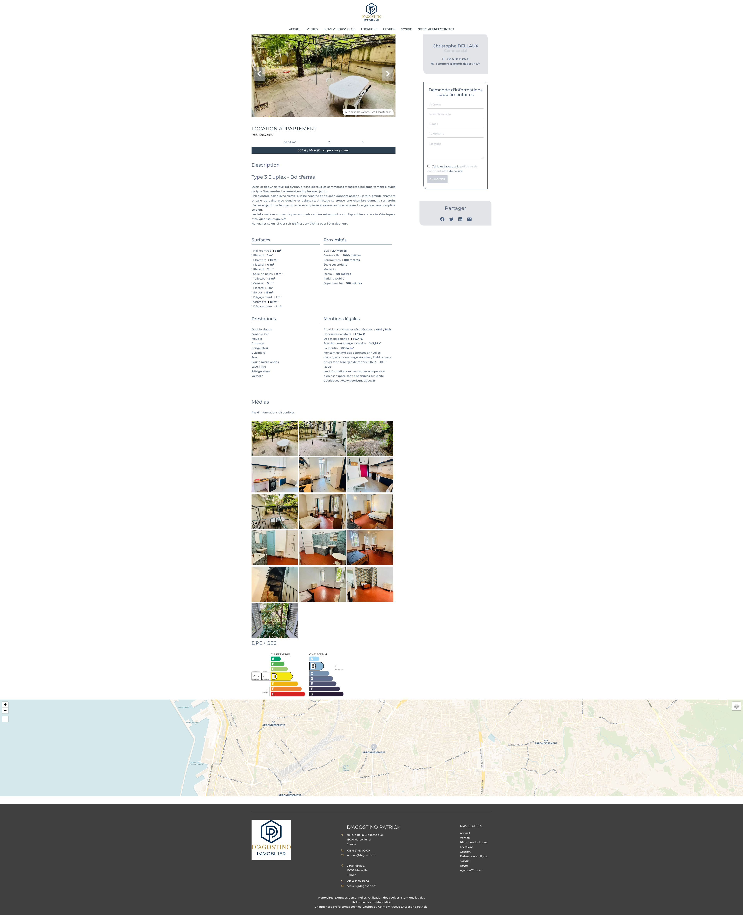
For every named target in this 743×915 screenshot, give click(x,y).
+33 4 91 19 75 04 (358, 881)
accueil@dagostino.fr (361, 855)
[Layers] (736, 706)
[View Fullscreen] (5, 719)
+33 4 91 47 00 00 (358, 850)
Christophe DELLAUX (455, 46)
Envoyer (437, 179)
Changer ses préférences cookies (338, 906)
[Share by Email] (469, 220)
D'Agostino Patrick (374, 827)
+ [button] (5, 704)
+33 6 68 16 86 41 (458, 59)
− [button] (5, 710)
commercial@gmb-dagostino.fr (458, 63)
